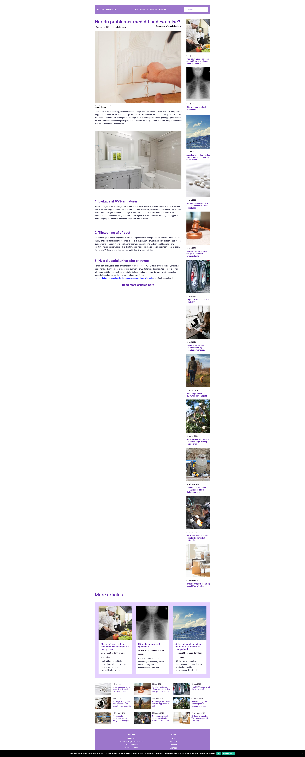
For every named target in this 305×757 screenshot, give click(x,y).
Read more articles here (138, 285)
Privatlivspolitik (228, 753)
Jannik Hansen (119, 27)
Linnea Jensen (157, 650)
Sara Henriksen (195, 653)
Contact (162, 9)
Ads (136, 9)
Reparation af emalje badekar (168, 26)
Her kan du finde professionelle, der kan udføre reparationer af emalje (124, 278)
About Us (144, 9)
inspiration (105, 657)
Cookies (153, 9)
